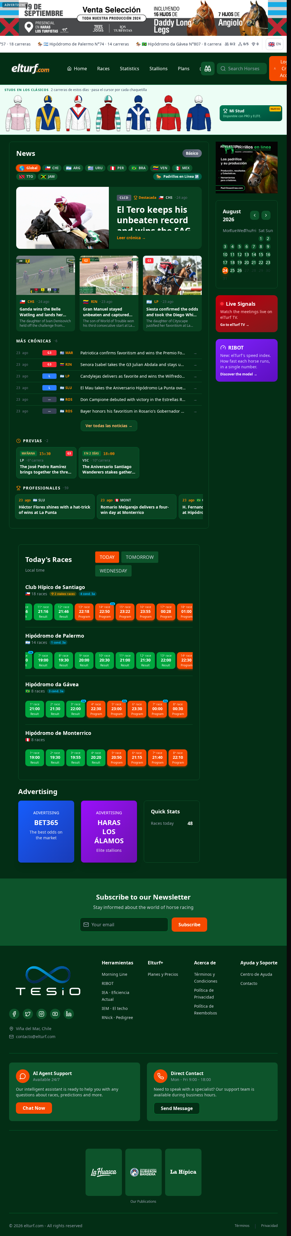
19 (239, 262)
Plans (184, 68)
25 (232, 270)
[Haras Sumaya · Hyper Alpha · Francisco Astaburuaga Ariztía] (168, 113)
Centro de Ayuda (256, 974)
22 (261, 262)
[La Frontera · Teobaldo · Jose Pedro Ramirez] (138, 113)
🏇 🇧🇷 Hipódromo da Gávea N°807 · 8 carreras (169, 44)
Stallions (158, 68)
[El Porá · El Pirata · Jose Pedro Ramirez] (108, 113)
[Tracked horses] (208, 68)
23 (268, 262)
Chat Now (34, 1108)
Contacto (248, 983)
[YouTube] (55, 1014)
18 (232, 262)
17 (225, 262)
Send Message (177, 1108)
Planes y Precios (163, 974)
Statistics (129, 68)
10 (225, 254)
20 (246, 262)
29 (261, 270)
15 (261, 254)
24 (225, 270)
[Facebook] (14, 1014)
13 (246, 254)
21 (253, 262)
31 (225, 278)
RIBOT (108, 983)
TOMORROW (140, 557)
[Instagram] (41, 1014)
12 (239, 254)
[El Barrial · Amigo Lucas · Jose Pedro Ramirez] (78, 113)
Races (103, 68)
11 (232, 254)
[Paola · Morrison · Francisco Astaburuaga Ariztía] (198, 113)
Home (80, 68)
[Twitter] (28, 1014)
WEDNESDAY (113, 571)
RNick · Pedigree (117, 1017)
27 (246, 270)
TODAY (107, 557)
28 (253, 270)
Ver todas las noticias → (109, 425)
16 (268, 254)
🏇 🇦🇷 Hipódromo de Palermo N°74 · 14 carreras (73, 44)
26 (239, 270)
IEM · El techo (115, 1008)
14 (253, 254)
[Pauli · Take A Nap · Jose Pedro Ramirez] (48, 113)
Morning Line (114, 974)
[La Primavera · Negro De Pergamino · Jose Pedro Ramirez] (18, 113)
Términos (242, 1225)
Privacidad (269, 1225)
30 (268, 270)
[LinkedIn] (69, 1014)
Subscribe (189, 924)
